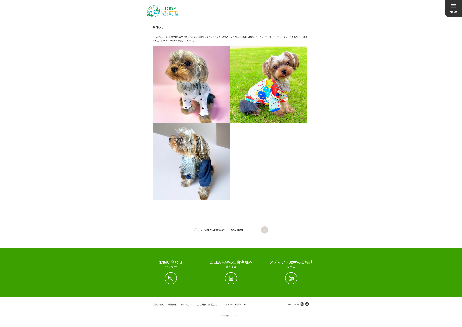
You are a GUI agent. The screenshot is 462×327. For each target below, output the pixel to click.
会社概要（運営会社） (208, 304)
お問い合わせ (187, 304)
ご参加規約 (158, 304)
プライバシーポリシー (234, 304)
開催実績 (172, 304)
